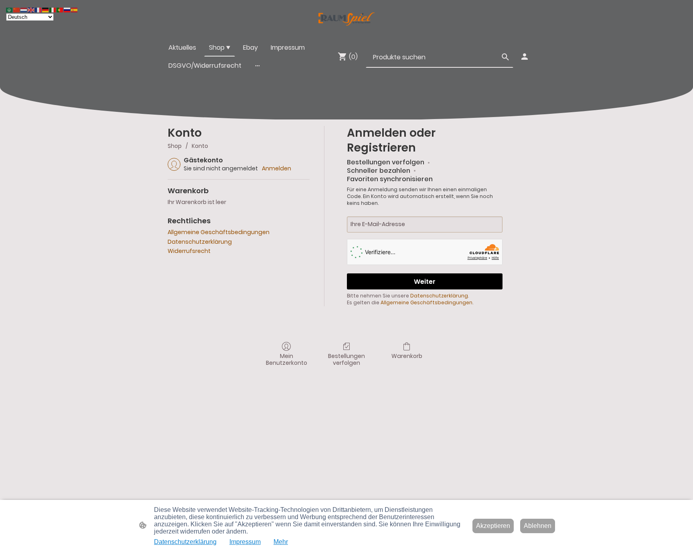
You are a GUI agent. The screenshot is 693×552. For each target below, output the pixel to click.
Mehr (281, 541)
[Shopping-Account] (524, 56)
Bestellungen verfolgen (346, 359)
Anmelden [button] (276, 168)
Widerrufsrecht (189, 251)
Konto (200, 146)
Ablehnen (537, 525)
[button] (505, 57)
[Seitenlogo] (346, 19)
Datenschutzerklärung (200, 242)
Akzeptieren (493, 525)
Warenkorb (406, 356)
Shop (175, 146)
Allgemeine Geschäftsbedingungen (219, 232)
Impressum (245, 541)
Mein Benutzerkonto (286, 359)
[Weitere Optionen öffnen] (257, 65)
